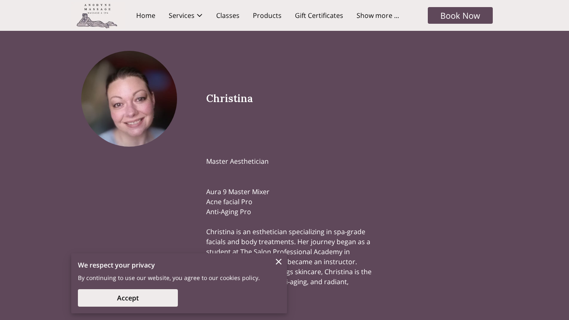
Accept (128, 297)
